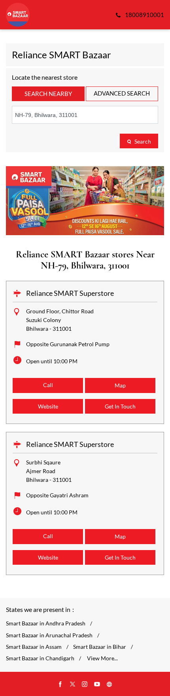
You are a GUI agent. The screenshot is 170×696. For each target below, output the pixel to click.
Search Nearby (48, 93)
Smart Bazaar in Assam (34, 647)
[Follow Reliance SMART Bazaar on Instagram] (85, 684)
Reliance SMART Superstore (70, 293)
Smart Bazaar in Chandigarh (40, 658)
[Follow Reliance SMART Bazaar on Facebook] (60, 684)
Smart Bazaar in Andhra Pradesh (45, 623)
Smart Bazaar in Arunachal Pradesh (49, 635)
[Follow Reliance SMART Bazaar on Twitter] (72, 684)
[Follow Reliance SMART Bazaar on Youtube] (97, 684)
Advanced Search (122, 93)
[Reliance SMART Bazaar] (18, 15)
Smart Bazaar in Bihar (99, 647)
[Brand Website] (109, 684)
